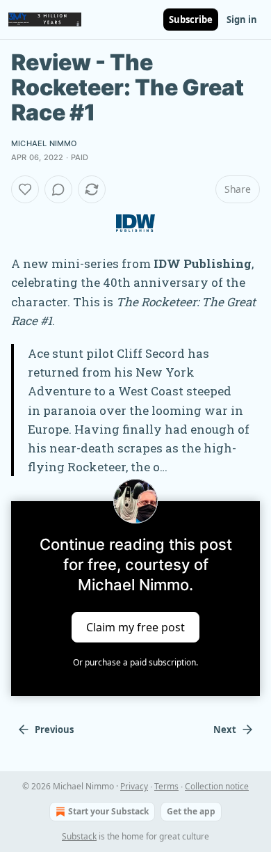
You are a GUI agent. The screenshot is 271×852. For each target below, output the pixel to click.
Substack (79, 836)
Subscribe (191, 19)
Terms (166, 786)
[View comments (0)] (58, 189)
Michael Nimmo (44, 143)
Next (224, 729)
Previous (54, 729)
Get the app (191, 811)
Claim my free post (135, 627)
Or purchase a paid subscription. (135, 662)
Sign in (242, 19)
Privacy (134, 786)
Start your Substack (108, 811)
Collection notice (217, 786)
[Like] (25, 189)
